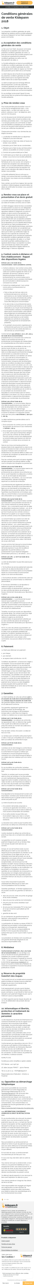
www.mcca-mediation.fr (18, 962)
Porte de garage (6, 1247)
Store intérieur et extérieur (9, 1250)
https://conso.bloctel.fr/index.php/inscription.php (17, 1108)
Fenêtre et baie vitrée (8, 1244)
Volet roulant (5, 1241)
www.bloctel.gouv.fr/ (8, 1093)
